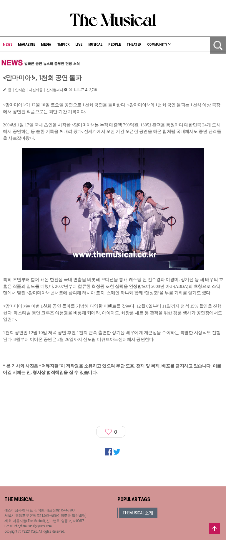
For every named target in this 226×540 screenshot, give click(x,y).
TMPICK (63, 44)
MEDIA (46, 44)
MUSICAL (95, 44)
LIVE (78, 44)
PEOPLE (114, 44)
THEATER (134, 44)
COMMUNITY (157, 44)
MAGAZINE (26, 44)
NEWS (7, 44)
